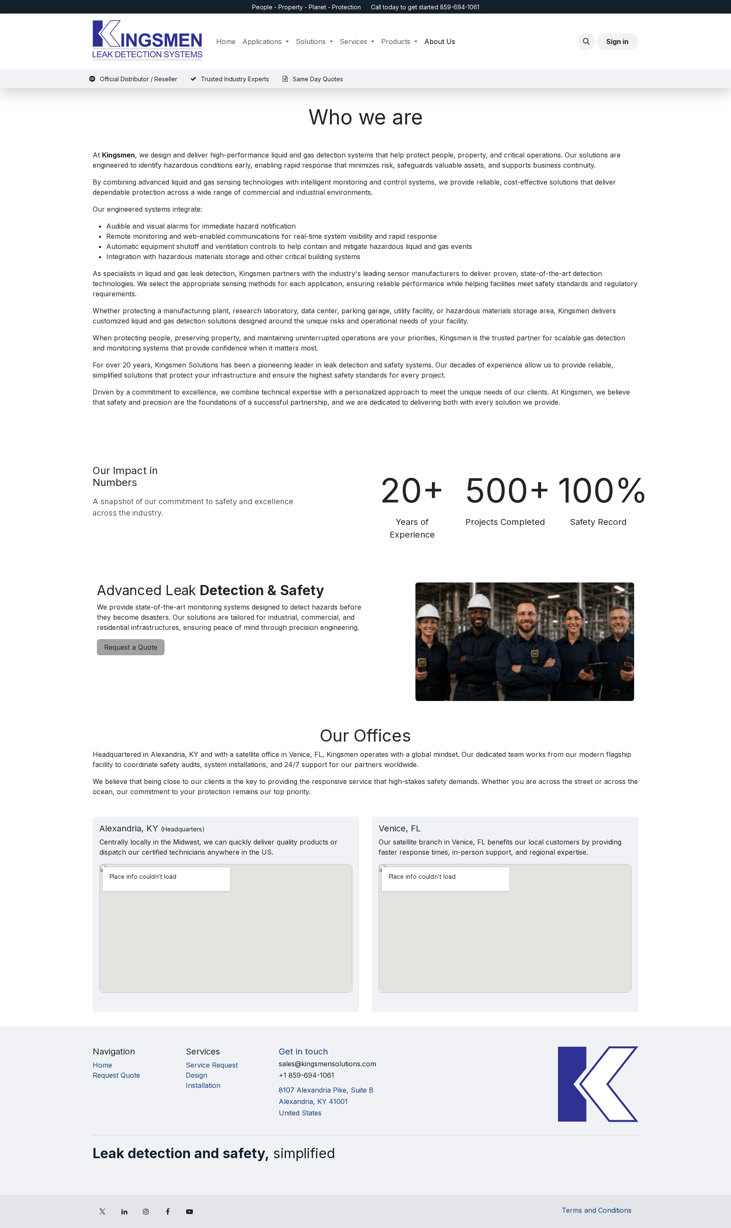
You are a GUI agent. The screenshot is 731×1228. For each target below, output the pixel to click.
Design (196, 1075)
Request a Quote (130, 647)
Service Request (212, 1065)
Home (102, 1065)
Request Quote (116, 1075)
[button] (586, 41)
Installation (203, 1085)
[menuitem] (226, 41)
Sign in (617, 41)
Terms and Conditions (597, 1210)
